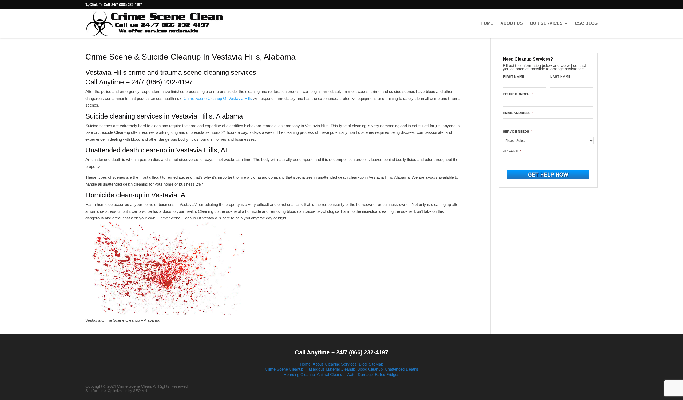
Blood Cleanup (370, 369)
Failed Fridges (387, 374)
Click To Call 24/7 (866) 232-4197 (115, 5)
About (318, 364)
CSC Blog (586, 23)
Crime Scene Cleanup (284, 369)
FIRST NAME (514, 77)
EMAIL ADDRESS (518, 113)
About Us (511, 23)
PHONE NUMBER (518, 94)
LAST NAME (561, 77)
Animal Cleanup (330, 374)
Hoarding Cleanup (299, 374)
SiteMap (376, 364)
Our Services (546, 23)
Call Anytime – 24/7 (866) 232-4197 (341, 352)
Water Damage (360, 374)
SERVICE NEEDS (518, 132)
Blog (363, 364)
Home (487, 23)
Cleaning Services (341, 364)
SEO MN (140, 391)
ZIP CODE (512, 151)
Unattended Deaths (401, 369)
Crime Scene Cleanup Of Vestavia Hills (218, 98)
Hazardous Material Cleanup (330, 369)
